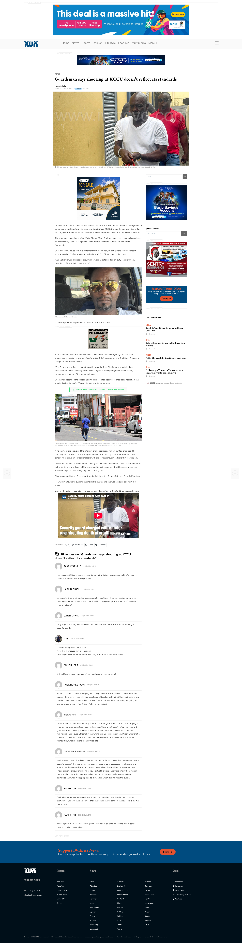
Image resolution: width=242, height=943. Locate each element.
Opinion (97, 43)
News (75, 43)
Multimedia (139, 43)
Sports (86, 43)
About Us (60, 881)
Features (123, 43)
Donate (165, 298)
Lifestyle (110, 43)
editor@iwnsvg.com (34, 895)
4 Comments (151, 334)
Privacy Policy (62, 894)
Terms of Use (62, 890)
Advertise (60, 886)
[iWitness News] (30, 870)
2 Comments (151, 349)
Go (184, 234)
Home (65, 43)
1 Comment (151, 361)
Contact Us (61, 899)
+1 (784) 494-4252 (33, 890)
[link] (31, 44)
